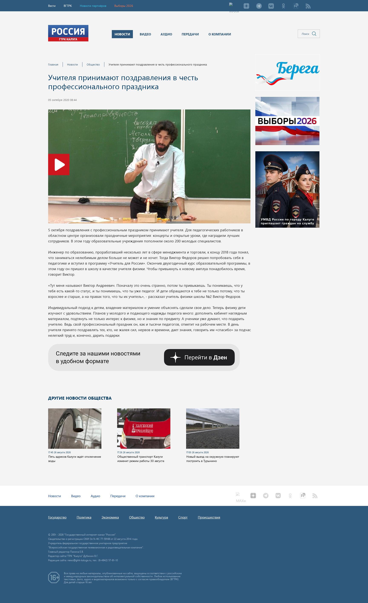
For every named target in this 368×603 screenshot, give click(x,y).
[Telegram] (259, 6)
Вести (52, 6)
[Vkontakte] (271, 6)
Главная (53, 64)
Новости (72, 64)
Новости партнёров (93, 6)
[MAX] (234, 6)
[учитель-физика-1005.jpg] (149, 167)
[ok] (283, 6)
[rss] (308, 6)
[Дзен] (246, 6)
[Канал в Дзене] (144, 356)
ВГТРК (68, 6)
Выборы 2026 (123, 6)
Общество (93, 64)
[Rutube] (296, 6)
